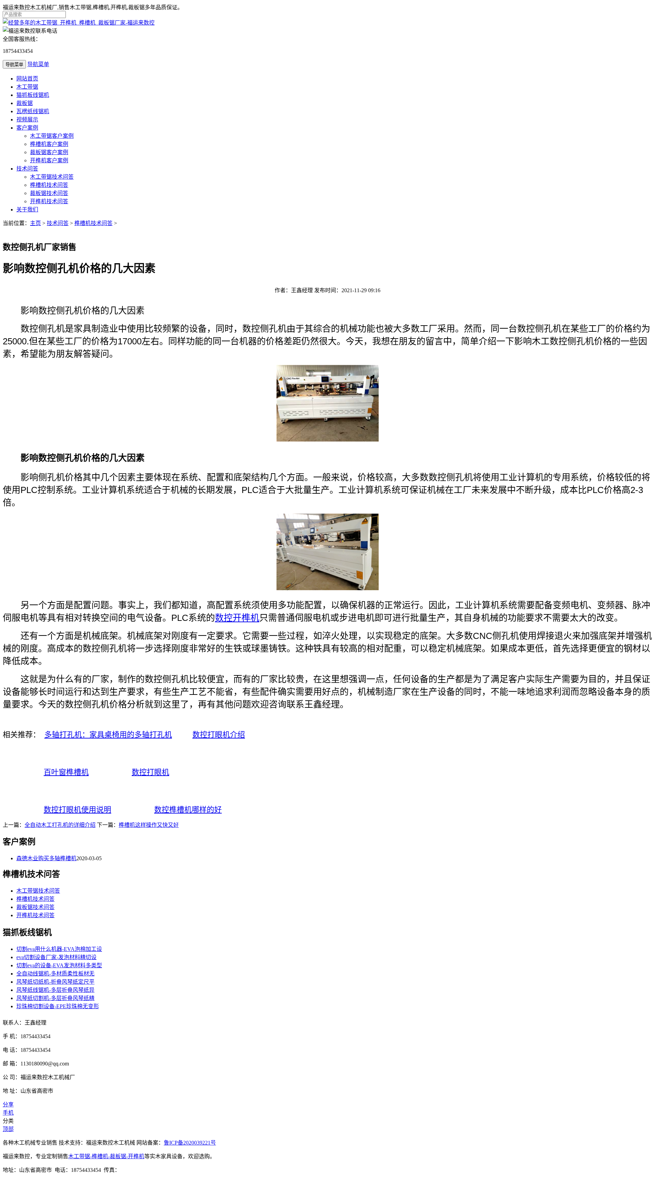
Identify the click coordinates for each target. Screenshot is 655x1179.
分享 (8, 1104)
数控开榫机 (237, 618)
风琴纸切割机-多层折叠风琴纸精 (55, 998)
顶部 (8, 1129)
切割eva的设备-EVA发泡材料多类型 (59, 965)
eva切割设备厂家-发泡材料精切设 (56, 957)
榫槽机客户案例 (49, 144)
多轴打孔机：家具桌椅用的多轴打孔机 (108, 734)
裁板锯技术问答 (49, 193)
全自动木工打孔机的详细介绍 (60, 825)
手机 (8, 1113)
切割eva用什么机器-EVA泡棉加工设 (59, 949)
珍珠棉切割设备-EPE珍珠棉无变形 (57, 1006)
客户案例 (27, 128)
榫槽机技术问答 (49, 185)
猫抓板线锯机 (32, 95)
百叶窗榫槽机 (66, 772)
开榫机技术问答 (49, 201)
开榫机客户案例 (49, 160)
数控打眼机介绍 (218, 734)
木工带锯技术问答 (52, 177)
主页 (35, 223)
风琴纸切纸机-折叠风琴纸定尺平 (55, 982)
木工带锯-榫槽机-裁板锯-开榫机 (106, 1156)
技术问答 (27, 168)
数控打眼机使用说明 (77, 809)
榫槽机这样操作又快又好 (149, 825)
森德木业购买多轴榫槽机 (46, 858)
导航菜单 (38, 64)
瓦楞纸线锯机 (32, 111)
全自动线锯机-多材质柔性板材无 (55, 973)
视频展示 (27, 119)
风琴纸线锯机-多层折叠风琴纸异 (55, 990)
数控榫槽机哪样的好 (188, 809)
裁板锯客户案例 (49, 152)
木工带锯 (27, 87)
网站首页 (27, 78)
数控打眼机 (150, 772)
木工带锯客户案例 (52, 136)
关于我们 (27, 209)
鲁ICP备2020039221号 (190, 1143)
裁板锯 (24, 103)
